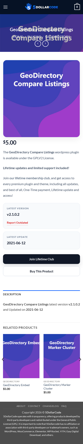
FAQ (64, 406)
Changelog (51, 406)
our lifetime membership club (29, 178)
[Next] (79, 367)
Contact (34, 406)
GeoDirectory (57, 36)
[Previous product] (45, 44)
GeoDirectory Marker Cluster (57, 386)
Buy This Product (41, 271)
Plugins (34, 36)
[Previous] (3, 367)
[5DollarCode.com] (41, 7)
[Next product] (38, 44)
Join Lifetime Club (41, 259)
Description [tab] (12, 294)
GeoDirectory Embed (16, 385)
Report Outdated (17, 222)
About (21, 406)
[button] (5, 7)
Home (18, 36)
